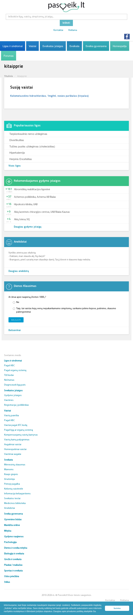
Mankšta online (12, 525)
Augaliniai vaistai (12, 444)
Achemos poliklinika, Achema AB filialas (35, 197)
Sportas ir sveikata (13, 570)
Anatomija (9, 479)
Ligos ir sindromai (13, 46)
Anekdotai (9, 508)
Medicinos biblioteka (15, 503)
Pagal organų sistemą (15, 370)
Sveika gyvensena (96, 46)
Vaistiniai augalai (12, 454)
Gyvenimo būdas (13, 519)
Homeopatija (120, 46)
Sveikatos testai (12, 498)
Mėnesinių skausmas (14, 464)
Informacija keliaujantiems (17, 493)
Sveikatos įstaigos (52, 46)
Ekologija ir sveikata (14, 553)
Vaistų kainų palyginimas (16, 439)
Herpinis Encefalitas (20, 159)
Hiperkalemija (17, 152)
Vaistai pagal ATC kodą (15, 425)
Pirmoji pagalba (12, 484)
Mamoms (9, 469)
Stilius (7, 582)
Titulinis (8, 76)
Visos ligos (14, 166)
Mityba (7, 531)
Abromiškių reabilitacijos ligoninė (32, 189)
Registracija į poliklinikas (16, 405)
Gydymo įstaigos (13, 395)
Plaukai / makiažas (13, 565)
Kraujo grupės (11, 474)
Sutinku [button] (117, 608)
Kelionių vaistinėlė (13, 489)
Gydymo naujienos (14, 536)
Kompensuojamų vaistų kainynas (21, 435)
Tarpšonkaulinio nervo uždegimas (28, 134)
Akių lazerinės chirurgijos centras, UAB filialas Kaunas (42, 212)
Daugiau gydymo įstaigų (27, 227)
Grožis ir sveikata (12, 559)
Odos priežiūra (11, 576)
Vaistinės (9, 400)
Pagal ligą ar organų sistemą (18, 430)
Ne (17, 302)
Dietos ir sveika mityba (15, 548)
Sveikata (74, 46)
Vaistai (32, 46)
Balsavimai (14, 330)
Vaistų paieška (11, 415)
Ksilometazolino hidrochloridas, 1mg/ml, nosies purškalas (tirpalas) (49, 96)
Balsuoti (16, 319)
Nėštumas (9, 380)
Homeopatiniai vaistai (15, 449)
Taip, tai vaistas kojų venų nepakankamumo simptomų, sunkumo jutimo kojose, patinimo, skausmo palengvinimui (66, 310)
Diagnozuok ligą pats (15, 385)
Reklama (72, 30)
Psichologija (10, 542)
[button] (97, 611)
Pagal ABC (9, 365)
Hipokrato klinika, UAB (26, 204)
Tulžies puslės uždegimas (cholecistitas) (32, 146)
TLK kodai (9, 375)
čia (94, 611)
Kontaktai (58, 30)
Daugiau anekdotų (18, 271)
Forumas (9, 55)
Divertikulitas (16, 140)
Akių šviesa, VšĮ (22, 219)
